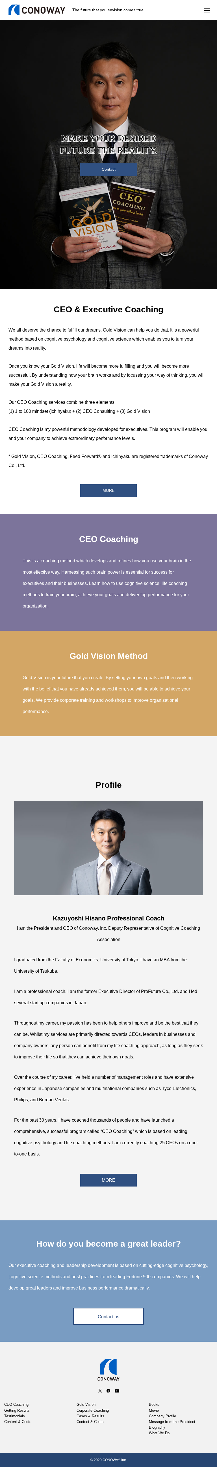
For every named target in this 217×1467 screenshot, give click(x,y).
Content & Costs (17, 1422)
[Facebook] (108, 1390)
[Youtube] (117, 1390)
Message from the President (172, 1422)
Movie (154, 1411)
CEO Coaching (16, 1405)
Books (154, 1405)
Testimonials (14, 1416)
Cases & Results (90, 1416)
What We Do (159, 1433)
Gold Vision (86, 1405)
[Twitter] (100, 1390)
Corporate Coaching (93, 1411)
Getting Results (17, 1411)
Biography (157, 1427)
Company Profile (162, 1416)
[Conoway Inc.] (36, 10)
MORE (108, 1180)
